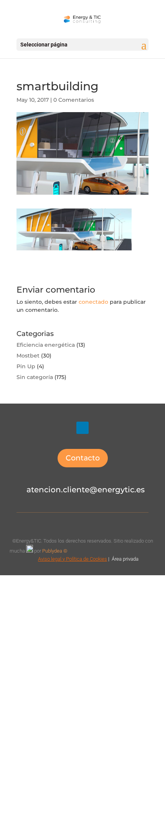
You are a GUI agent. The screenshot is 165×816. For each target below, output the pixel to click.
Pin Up (25, 366)
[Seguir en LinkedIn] (82, 428)
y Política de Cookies (84, 559)
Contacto (83, 458)
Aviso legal (49, 559)
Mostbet (28, 355)
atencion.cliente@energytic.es (85, 489)
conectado (93, 301)
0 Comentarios (73, 99)
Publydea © (56, 551)
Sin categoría (34, 377)
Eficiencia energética (45, 344)
